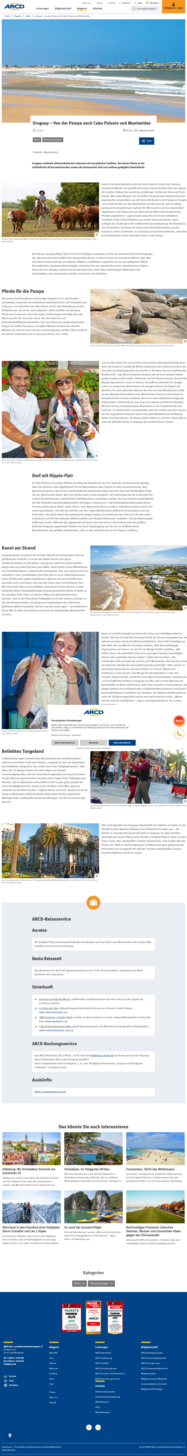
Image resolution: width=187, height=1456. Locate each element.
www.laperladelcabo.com (53, 1012)
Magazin (82, 8)
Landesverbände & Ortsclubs (154, 1384)
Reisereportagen (53, 139)
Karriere (126, 3)
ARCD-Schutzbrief (103, 1353)
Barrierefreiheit (8, 1450)
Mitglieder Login (173, 8)
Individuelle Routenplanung (107, 1397)
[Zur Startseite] (14, 6)
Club (51, 1384)
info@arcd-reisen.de (101, 1055)
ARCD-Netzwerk (102, 1402)
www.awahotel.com (56, 1021)
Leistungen (42, 8)
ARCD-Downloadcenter (105, 1392)
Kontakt (111, 3)
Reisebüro (154, 3)
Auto (51, 1358)
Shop (140, 3)
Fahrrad (52, 1363)
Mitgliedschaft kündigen (152, 1389)
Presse (100, 3)
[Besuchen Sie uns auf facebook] (89, 1427)
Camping (53, 1374)
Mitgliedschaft (63, 8)
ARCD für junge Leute (150, 1363)
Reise (37, 139)
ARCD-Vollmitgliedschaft (152, 1353)
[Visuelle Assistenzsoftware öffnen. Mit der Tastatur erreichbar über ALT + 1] (10, 1435)
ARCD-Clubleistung (103, 1358)
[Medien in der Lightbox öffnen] (50, 209)
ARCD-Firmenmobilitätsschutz (154, 1369)
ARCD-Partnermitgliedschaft (153, 1358)
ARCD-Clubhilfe (102, 1363)
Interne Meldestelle (51, 1447)
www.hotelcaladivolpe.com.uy (56, 1030)
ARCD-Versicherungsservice (107, 1379)
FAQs (97, 1407)
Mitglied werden (148, 1374)
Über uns (87, 3)
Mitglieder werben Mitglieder (154, 1379)
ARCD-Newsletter (102, 1412)
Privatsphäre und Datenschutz (27, 1447)
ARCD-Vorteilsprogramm (106, 1369)
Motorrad (53, 1369)
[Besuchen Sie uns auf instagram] (98, 1427)
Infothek (97, 8)
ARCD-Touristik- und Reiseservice (109, 1374)
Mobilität (53, 1353)
